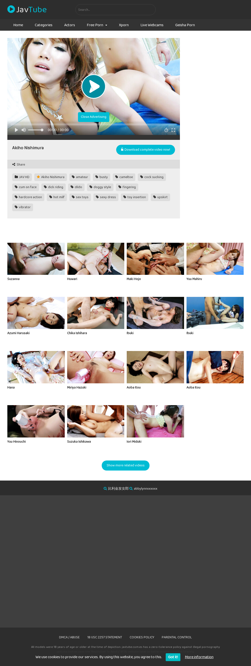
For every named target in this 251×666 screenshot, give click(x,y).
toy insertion (136, 197)
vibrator (24, 207)
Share (20, 164)
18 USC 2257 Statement (104, 637)
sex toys (81, 197)
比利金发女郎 (118, 488)
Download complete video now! (147, 149)
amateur (81, 177)
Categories (43, 25)
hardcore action (30, 197)
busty (103, 177)
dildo (78, 187)
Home (18, 25)
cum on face (27, 187)
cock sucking (153, 177)
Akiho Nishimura (52, 177)
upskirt (162, 197)
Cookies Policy (142, 637)
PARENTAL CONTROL (177, 637)
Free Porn (95, 25)
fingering (129, 187)
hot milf (58, 197)
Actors (69, 25)
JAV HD (23, 177)
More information (199, 657)
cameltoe (126, 177)
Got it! (173, 657)
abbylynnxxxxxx (145, 488)
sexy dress (107, 197)
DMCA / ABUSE (69, 637)
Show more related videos (126, 465)
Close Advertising (93, 117)
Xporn (124, 25)
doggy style (102, 187)
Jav (31, 9)
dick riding (55, 187)
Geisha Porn (185, 25)
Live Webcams (151, 25)
